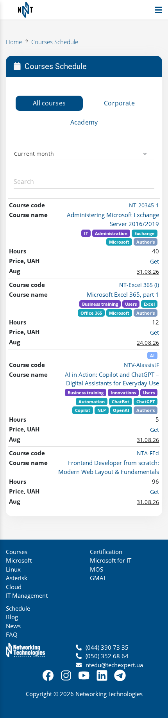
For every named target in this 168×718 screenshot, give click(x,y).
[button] (84, 156)
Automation (92, 401)
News (13, 626)
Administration (111, 233)
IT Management (27, 595)
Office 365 (91, 313)
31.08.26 (148, 271)
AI (152, 355)
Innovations (123, 393)
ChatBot (120, 401)
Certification (106, 552)
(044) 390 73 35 (107, 647)
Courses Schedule (54, 42)
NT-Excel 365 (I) (139, 285)
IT (86, 233)
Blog (12, 617)
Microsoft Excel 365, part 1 (123, 294)
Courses (16, 552)
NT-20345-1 (144, 205)
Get (154, 261)
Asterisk (16, 578)
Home (14, 42)
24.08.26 (148, 342)
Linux (13, 569)
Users (131, 304)
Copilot (82, 410)
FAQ (12, 634)
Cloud (13, 587)
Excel (149, 304)
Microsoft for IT (110, 560)
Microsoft (119, 242)
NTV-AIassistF (141, 365)
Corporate (119, 103)
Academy (84, 122)
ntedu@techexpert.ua (114, 665)
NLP (101, 410)
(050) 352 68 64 (107, 656)
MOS (96, 569)
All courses (49, 103)
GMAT (98, 578)
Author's (145, 242)
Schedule (18, 608)
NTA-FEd (148, 453)
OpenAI (121, 410)
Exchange (144, 233)
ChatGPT (145, 401)
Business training (100, 304)
